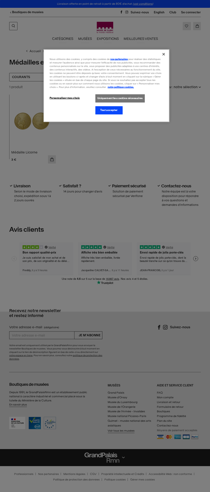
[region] (106, 85)
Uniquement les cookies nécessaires (120, 98)
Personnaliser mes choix (65, 98)
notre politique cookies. (121, 87)
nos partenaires (119, 59)
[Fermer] (163, 54)
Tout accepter (108, 110)
